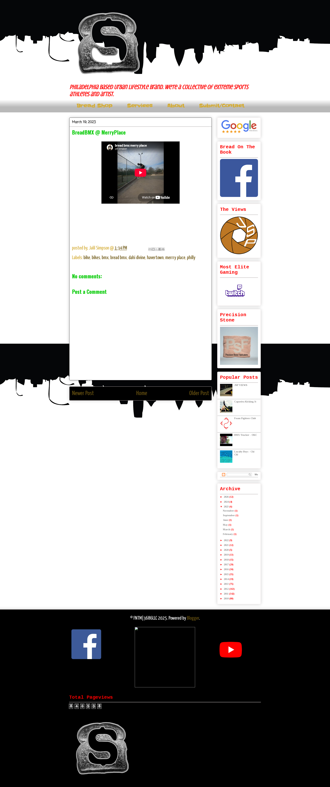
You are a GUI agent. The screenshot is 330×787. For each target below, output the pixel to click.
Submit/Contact (221, 105)
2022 (226, 540)
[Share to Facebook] (160, 249)
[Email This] (150, 249)
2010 (226, 598)
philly (191, 257)
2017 (226, 564)
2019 (226, 554)
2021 (226, 545)
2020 (226, 550)
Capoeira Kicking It (245, 401)
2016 (226, 569)
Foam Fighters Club (245, 418)
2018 (226, 559)
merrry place (175, 257)
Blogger (193, 618)
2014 (226, 579)
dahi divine (137, 257)
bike (87, 257)
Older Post (199, 393)
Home (141, 393)
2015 (226, 574)
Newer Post (83, 393)
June (226, 520)
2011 (226, 593)
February (228, 534)
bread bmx (118, 257)
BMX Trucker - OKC (245, 435)
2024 (226, 502)
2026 (226, 497)
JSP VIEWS (240, 385)
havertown (155, 257)
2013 (226, 584)
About (175, 105)
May (225, 525)
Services (140, 105)
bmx (105, 257)
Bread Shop (94, 105)
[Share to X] (156, 249)
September (229, 515)
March (227, 529)
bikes (96, 257)
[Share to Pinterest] (163, 249)
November (229, 510)
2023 (226, 506)
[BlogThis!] (153, 249)
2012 (226, 589)
